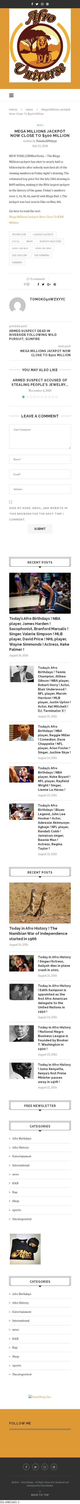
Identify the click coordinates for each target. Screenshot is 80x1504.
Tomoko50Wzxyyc (46, 141)
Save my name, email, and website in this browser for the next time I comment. (38, 514)
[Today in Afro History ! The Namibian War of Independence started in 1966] (40, 903)
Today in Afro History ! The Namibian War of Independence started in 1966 (38, 933)
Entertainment (21, 1156)
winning (17, 262)
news (29, 109)
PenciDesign (47, 1485)
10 (56, 397)
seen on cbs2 (43, 248)
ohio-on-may (20, 248)
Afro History (20, 1147)
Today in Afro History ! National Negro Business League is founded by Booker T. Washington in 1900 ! (54, 1038)
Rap (14, 1192)
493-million (19, 234)
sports (16, 1210)
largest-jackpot (43, 234)
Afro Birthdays (21, 1138)
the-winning (41, 255)
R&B (15, 1183)
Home (13, 109)
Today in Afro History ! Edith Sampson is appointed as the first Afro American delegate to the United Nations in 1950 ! (54, 998)
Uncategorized (21, 1219)
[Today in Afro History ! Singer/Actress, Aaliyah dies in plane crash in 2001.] (21, 963)
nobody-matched (50, 241)
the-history (19, 255)
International (21, 1165)
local (15, 241)
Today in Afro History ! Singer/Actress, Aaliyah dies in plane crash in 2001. (54, 963)
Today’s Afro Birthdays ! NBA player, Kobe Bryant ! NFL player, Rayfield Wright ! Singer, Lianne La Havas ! (54, 779)
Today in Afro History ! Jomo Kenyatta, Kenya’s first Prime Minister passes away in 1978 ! (54, 1073)
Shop (15, 1201)
